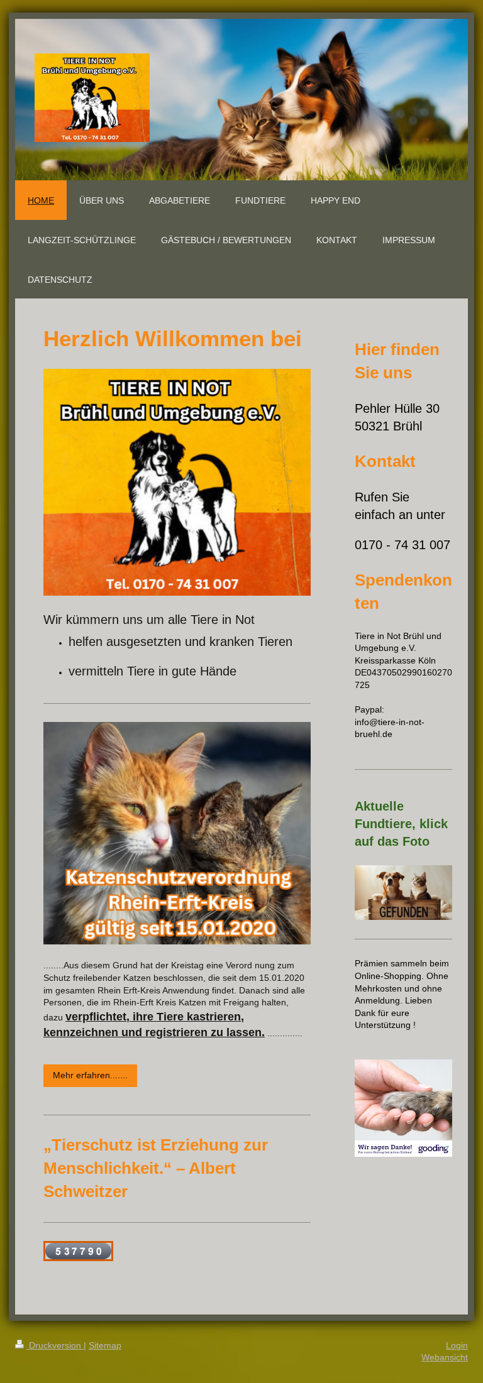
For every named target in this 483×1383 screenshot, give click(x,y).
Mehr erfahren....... (90, 1075)
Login (457, 1345)
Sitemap (105, 1345)
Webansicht (444, 1357)
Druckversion (55, 1345)
